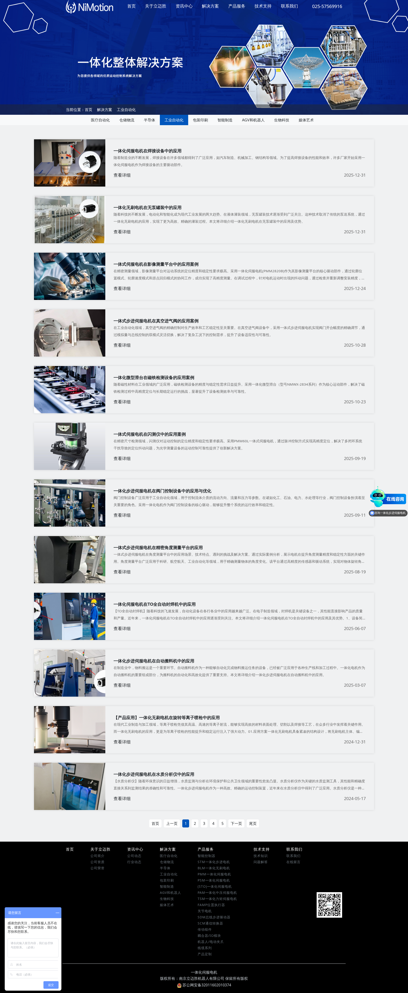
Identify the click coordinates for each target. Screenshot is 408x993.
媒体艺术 (306, 120)
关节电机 (205, 911)
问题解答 (261, 862)
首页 (131, 6)
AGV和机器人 (253, 120)
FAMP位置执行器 (211, 905)
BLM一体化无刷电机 (214, 868)
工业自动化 (126, 109)
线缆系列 (205, 948)
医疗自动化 (100, 120)
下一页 (236, 823)
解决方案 (210, 6)
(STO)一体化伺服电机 (215, 886)
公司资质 (97, 862)
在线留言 (293, 862)
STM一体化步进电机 (214, 862)
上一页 (172, 823)
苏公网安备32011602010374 (207, 985)
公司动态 (134, 855)
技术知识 (261, 855)
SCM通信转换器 (210, 923)
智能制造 (225, 120)
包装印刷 (200, 120)
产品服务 (236, 6)
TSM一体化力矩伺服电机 (217, 898)
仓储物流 (126, 120)
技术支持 (263, 6)
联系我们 (289, 6)
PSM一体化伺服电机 (214, 880)
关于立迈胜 (155, 6)
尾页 (253, 823)
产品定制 (205, 954)
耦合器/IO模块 (209, 935)
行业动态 (134, 862)
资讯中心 (184, 6)
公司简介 (97, 855)
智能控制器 (206, 855)
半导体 (149, 120)
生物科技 (281, 120)
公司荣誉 (97, 868)
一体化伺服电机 (204, 972)
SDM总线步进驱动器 (214, 917)
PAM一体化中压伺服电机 (217, 892)
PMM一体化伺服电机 (214, 874)
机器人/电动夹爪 (211, 941)
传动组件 (205, 929)
